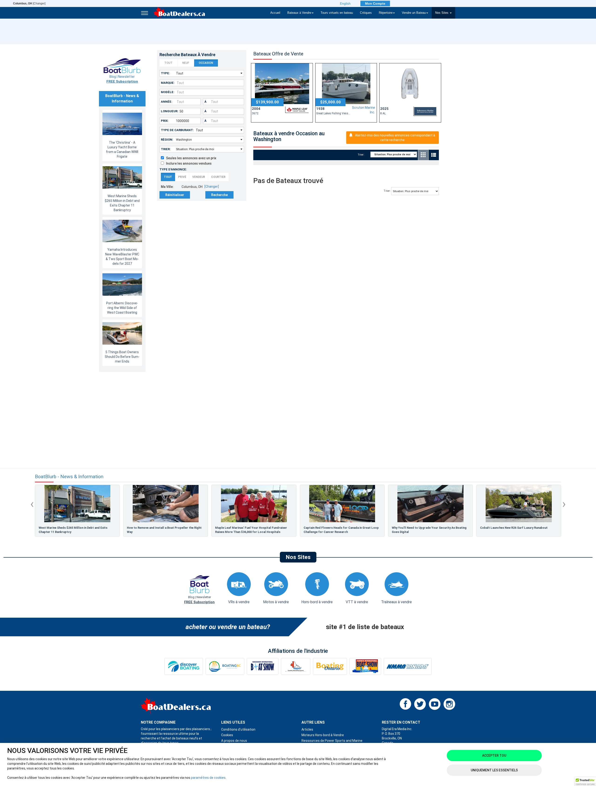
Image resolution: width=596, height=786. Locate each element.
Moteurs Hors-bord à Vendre (322, 735)
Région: (167, 139)
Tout (168, 62)
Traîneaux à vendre (396, 602)
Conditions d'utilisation (238, 729)
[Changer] (29, 3)
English (345, 3)
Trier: (166, 149)
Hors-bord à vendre (317, 602)
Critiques (366, 12)
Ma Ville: (167, 187)
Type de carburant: (177, 130)
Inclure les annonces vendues (188, 163)
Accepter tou (494, 755)
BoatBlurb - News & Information (69, 476)
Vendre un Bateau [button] (414, 12)
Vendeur (198, 177)
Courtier (218, 177)
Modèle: (167, 92)
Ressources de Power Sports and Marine (331, 740)
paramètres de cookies (208, 777)
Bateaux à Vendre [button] (299, 12)
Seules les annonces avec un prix (190, 158)
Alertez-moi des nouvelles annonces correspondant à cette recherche (395, 137)
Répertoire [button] (386, 12)
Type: (165, 73)
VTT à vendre (357, 602)
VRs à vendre (239, 602)
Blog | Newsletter (122, 79)
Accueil (275, 12)
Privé (182, 177)
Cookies (227, 735)
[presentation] (32, 504)
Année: (166, 101)
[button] (585, 781)
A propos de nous (234, 740)
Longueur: (169, 111)
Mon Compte (375, 3)
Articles (307, 729)
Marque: (168, 83)
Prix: (165, 120)
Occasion (206, 62)
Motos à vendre (276, 602)
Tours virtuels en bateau (337, 12)
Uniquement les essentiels (494, 770)
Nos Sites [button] (442, 12)
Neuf (185, 62)
